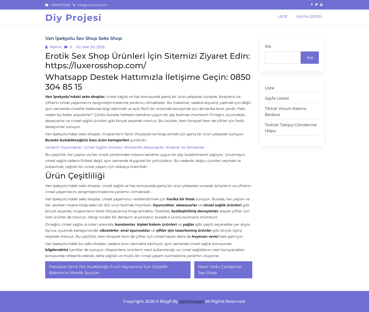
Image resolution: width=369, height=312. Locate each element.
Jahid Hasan (191, 301)
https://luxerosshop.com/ (95, 65)
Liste (269, 88)
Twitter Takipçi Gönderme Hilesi (291, 127)
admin (55, 47)
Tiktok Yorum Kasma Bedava (285, 111)
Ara (268, 46)
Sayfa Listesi (277, 98)
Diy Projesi (73, 17)
